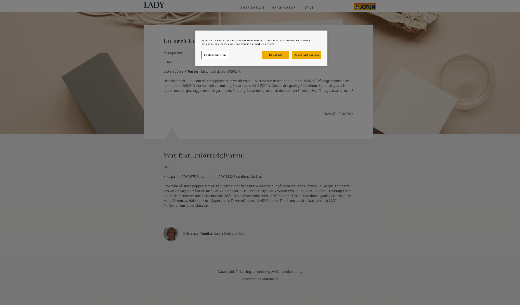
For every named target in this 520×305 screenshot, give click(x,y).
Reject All (275, 54)
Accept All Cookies (307, 54)
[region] (261, 48)
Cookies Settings (215, 54)
